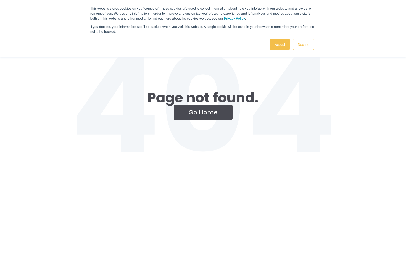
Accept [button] (280, 44)
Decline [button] (303, 44)
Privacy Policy (234, 18)
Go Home (203, 112)
